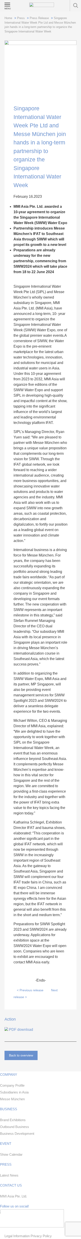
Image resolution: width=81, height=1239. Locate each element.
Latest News (9, 1175)
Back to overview (21, 1055)
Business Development (17, 1133)
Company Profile (12, 1085)
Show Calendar (11, 1154)
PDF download (20, 1029)
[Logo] (41, 4)
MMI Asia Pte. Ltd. (13, 1196)
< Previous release (30, 990)
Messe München (12, 1099)
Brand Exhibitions (13, 1120)
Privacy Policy (41, 1236)
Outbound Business (14, 1127)
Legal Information (17, 1236)
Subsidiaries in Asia (14, 1092)
